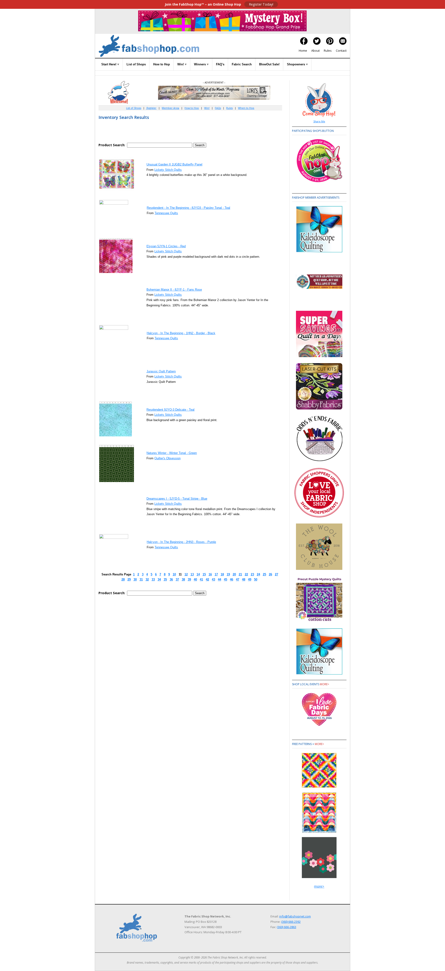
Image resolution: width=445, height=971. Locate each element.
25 (264, 574)
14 (198, 574)
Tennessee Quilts (166, 213)
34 (159, 579)
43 (213, 579)
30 (135, 579)
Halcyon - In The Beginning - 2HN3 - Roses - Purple (181, 542)
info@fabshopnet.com (295, 916)
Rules (328, 50)
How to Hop (161, 64)
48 (243, 579)
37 (177, 579)
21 (240, 574)
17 (216, 574)
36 (171, 579)
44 (219, 579)
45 (225, 579)
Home (303, 50)
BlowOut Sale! (269, 64)
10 (174, 574)
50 (255, 579)
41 (201, 579)
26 (270, 574)
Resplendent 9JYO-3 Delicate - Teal (170, 409)
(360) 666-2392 (291, 922)
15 (204, 574)
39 (189, 579)
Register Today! (261, 4)
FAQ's (220, 64)
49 (249, 579)
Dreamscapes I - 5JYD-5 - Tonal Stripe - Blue (176, 498)
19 (228, 574)
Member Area (170, 108)
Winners (200, 64)
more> (324, 684)
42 (207, 579)
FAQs (218, 108)
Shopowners (296, 64)
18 (222, 574)
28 (123, 579)
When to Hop (246, 108)
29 (129, 579)
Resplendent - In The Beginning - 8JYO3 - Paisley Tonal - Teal (188, 207)
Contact (341, 50)
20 (234, 574)
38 (183, 579)
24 (258, 574)
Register (151, 108)
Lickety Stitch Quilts (168, 169)
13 (192, 574)
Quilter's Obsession (167, 458)
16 (210, 574)
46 (231, 579)
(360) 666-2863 (286, 927)
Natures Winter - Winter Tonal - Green (171, 453)
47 (237, 579)
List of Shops (136, 64)
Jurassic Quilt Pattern (161, 371)
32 (147, 579)
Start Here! (109, 64)
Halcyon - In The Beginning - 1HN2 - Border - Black (181, 333)
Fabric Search (242, 64)
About (315, 50)
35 (165, 579)
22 (246, 574)
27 (276, 574)
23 (252, 574)
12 (186, 574)
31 (141, 579)
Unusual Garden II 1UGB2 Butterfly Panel (174, 164)
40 (195, 579)
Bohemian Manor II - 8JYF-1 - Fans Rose (174, 289)
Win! (181, 64)
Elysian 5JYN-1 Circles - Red (166, 246)
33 (153, 579)
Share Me (319, 121)
